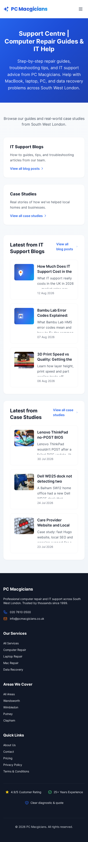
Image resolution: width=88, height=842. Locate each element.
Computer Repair (14, 650)
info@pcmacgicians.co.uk (27, 618)
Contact (8, 751)
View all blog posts (64, 246)
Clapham (9, 720)
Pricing (7, 758)
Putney (8, 714)
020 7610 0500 (20, 612)
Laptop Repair (12, 656)
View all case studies (63, 412)
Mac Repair (10, 663)
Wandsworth (11, 700)
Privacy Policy (12, 764)
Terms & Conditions (16, 771)
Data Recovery (13, 669)
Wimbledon (10, 707)
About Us (9, 745)
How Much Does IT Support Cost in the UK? (54, 271)
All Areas (9, 694)
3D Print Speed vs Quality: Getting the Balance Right (54, 359)
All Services (11, 643)
